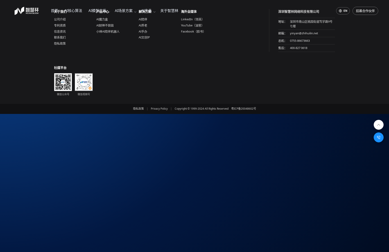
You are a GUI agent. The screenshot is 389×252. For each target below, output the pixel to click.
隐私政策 (60, 43)
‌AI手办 (143, 31)
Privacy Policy (159, 109)
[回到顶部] (379, 125)
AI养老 (143, 25)
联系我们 (60, 37)
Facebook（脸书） (193, 31)
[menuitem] (54, 11)
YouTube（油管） (192, 25)
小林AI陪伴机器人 (108, 31)
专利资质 (60, 25)
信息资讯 (60, 31)
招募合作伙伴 (365, 11)
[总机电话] (379, 137)
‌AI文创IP (144, 37)
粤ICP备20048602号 (243, 109)
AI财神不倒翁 (105, 25)
